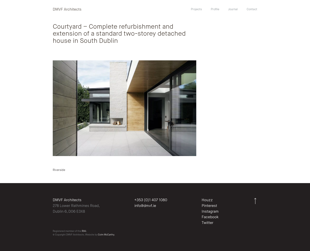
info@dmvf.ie (145, 206)
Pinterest (209, 206)
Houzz (207, 200)
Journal (233, 9)
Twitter (207, 223)
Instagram (210, 212)
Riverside (59, 170)
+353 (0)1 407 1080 (150, 200)
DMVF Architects (67, 9)
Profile (215, 9)
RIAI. (84, 231)
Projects (196, 9)
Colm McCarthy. (106, 235)
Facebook (210, 217)
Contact (252, 9)
